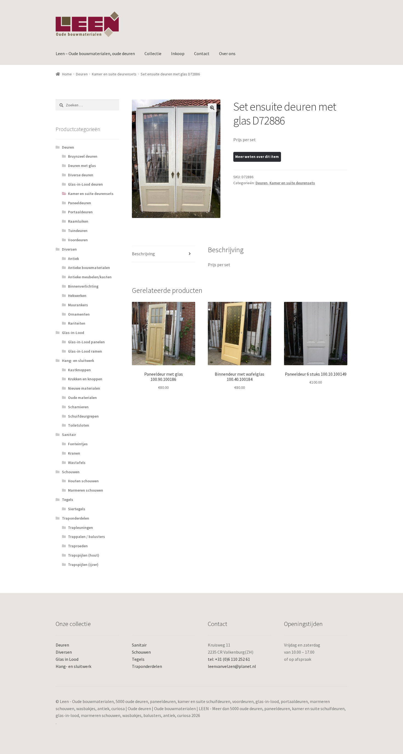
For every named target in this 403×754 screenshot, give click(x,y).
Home (67, 74)
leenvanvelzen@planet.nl (232, 666)
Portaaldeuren (80, 211)
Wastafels (77, 462)
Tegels (67, 499)
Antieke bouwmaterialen (89, 267)
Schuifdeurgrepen (83, 416)
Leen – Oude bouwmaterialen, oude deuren (95, 53)
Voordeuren (78, 239)
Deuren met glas (82, 165)
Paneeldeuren (79, 202)
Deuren (82, 74)
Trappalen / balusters (86, 536)
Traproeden (78, 545)
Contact (201, 53)
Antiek (73, 258)
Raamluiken (78, 221)
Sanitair (69, 434)
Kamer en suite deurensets (114, 74)
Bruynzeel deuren (82, 156)
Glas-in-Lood (73, 332)
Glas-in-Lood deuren (85, 184)
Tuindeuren (77, 230)
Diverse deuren (80, 174)
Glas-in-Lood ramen (85, 351)
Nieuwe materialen (84, 388)
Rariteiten (76, 323)
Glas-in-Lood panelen (86, 341)
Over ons (227, 53)
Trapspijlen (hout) (83, 555)
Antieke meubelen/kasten (90, 276)
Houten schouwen (83, 480)
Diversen (69, 249)
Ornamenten (79, 314)
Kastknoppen (79, 369)
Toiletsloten (78, 425)
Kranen (74, 453)
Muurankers (78, 304)
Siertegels (76, 508)
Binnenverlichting (83, 286)
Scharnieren (78, 406)
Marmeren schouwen (85, 490)
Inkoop (178, 53)
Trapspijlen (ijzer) (83, 564)
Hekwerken (77, 295)
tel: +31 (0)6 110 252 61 (229, 659)
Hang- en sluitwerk (78, 360)
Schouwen (71, 471)
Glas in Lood (67, 659)
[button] (212, 107)
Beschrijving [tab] (143, 253)
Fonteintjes (78, 443)
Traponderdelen (75, 518)
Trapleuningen (80, 527)
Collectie (152, 53)
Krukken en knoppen (85, 378)
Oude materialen (82, 397)
